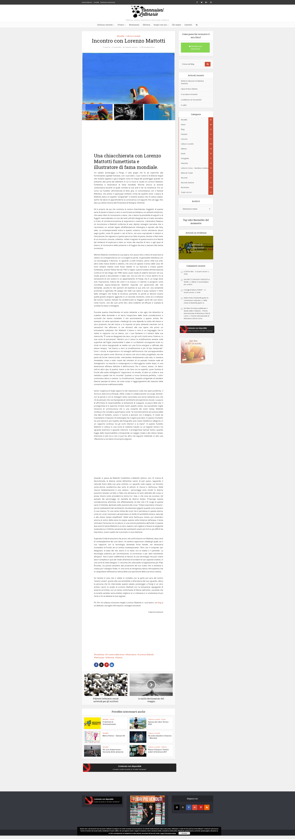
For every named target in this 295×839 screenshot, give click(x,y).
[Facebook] (189, 807)
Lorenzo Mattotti (146, 654)
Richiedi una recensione (196, 47)
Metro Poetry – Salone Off (114, 735)
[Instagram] (177, 807)
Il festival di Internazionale (109, 723)
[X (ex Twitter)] (183, 807)
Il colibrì (184, 105)
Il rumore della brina (115, 654)
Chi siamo (176, 25)
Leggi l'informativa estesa (168, 833)
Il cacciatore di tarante (189, 94)
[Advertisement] (111, 138)
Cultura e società (104, 25)
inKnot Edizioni (87, 2)
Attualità (120, 36)
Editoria (146, 25)
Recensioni (134, 25)
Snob (186, 274)
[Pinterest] (201, 807)
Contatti (96, 2)
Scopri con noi (160, 25)
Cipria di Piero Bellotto (189, 89)
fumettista (99, 654)
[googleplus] (195, 807)
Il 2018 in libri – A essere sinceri (195, 271)
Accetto (184, 833)
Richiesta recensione (107, 2)
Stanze (119, 657)
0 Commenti (116, 47)
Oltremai (110, 657)
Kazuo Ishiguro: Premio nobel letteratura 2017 (158, 750)
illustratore (131, 654)
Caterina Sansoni (131, 47)
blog (159, 602)
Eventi (121, 25)
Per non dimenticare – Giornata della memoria (113, 750)
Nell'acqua (99, 657)
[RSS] (206, 807)
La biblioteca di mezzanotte (191, 100)
